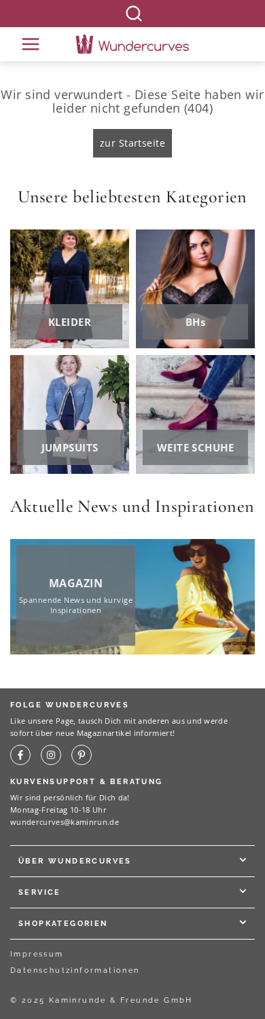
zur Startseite (132, 142)
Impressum (37, 954)
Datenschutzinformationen (75, 970)
